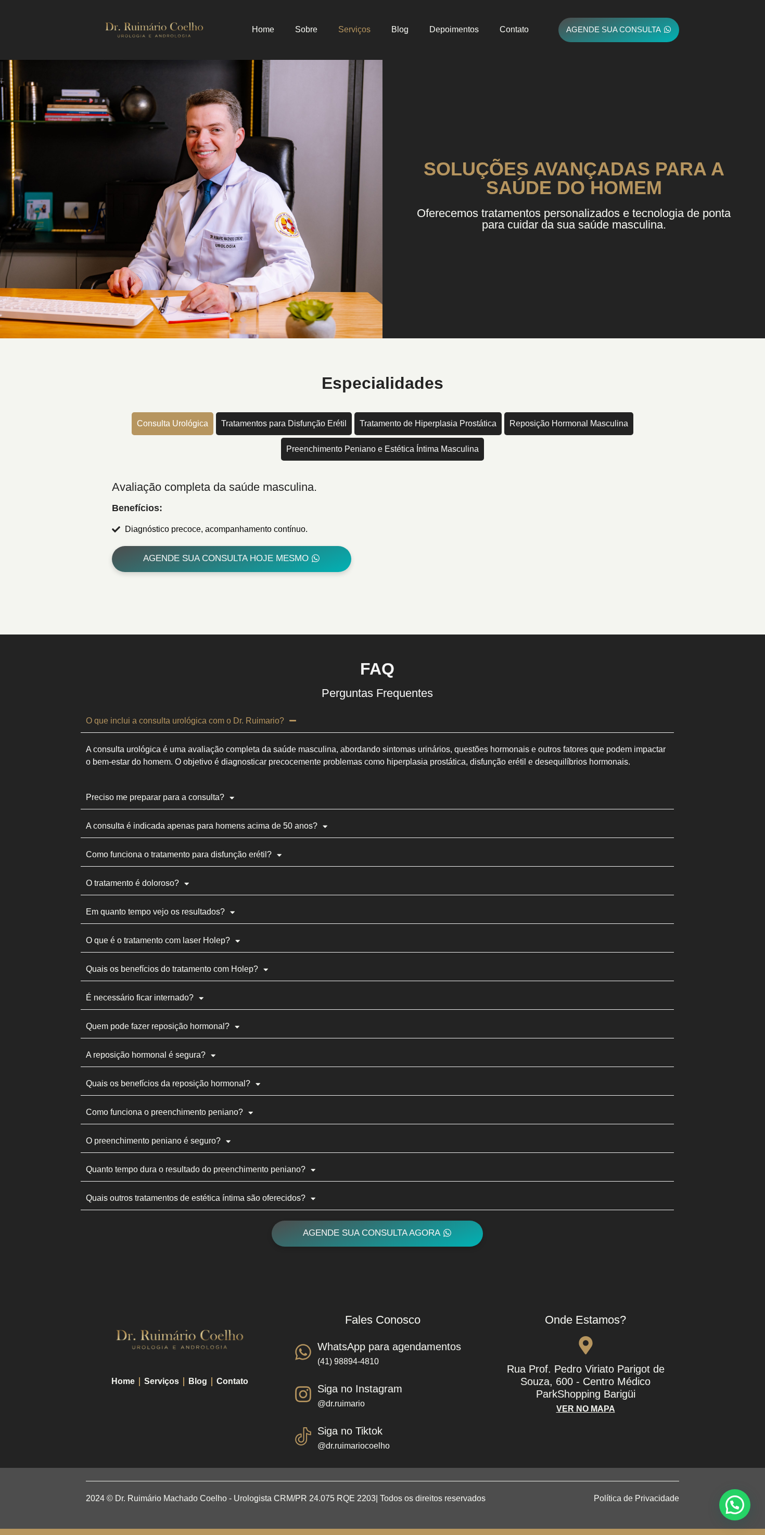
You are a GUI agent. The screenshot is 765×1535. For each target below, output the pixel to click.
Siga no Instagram (359, 1388)
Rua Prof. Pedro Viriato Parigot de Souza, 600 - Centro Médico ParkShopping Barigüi (586, 1381)
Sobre (306, 29)
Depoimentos (454, 29)
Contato (514, 29)
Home (263, 29)
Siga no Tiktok (349, 1431)
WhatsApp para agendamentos (389, 1346)
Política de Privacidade (636, 1498)
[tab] (172, 423)
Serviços (354, 29)
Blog (400, 29)
